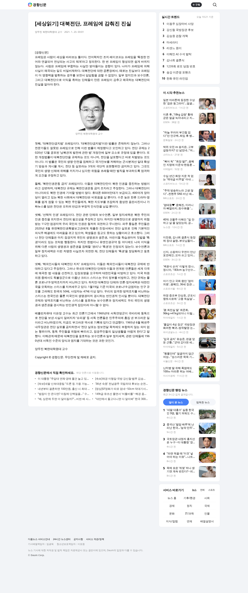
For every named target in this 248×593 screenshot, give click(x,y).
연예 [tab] (202, 489)
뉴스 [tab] (194, 489)
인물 (207, 513)
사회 (207, 498)
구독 (197, 4)
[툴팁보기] (215, 17)
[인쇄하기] (146, 41)
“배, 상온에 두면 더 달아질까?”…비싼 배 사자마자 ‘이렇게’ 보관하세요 (64, 399)
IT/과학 (189, 513)
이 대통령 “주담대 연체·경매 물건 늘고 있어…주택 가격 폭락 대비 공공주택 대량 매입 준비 (64, 378)
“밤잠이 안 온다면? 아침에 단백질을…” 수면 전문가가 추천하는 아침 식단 (64, 394)
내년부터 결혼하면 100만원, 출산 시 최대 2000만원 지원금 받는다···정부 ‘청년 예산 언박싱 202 (64, 389)
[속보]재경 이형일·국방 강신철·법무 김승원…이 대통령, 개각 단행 (121, 378)
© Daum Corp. (36, 555)
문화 (172, 513)
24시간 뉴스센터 (62, 539)
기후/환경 (189, 498)
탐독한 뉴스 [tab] (203, 402)
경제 (172, 506)
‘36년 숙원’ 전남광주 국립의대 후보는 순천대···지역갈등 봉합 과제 (121, 384)
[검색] (216, 5)
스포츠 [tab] (211, 489)
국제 (207, 506)
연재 (189, 521)
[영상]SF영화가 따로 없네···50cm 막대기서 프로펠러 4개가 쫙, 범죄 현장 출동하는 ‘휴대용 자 (121, 389)
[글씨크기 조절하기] (139, 41)
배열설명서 (207, 521)
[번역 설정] (132, 41)
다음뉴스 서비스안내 (39, 539)
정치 (189, 506)
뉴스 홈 (172, 498)
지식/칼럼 (172, 521)
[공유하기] (207, 5)
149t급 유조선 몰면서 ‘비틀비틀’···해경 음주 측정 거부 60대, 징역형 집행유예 (121, 394)
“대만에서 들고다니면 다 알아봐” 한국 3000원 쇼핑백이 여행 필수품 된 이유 (121, 399)
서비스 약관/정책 (95, 539)
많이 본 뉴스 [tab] (176, 402)
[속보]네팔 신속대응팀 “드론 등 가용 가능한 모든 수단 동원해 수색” (64, 384)
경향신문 (39, 4)
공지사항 (78, 539)
